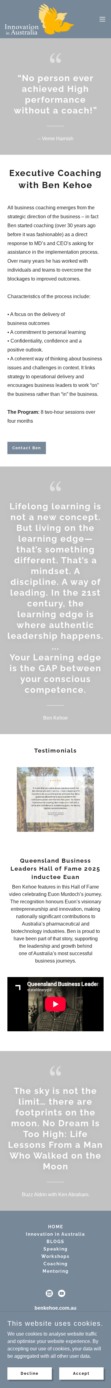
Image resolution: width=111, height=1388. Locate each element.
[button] (102, 19)
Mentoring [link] (56, 1271)
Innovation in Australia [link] (55, 1234)
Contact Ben (26, 448)
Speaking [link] (55, 1248)
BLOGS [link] (55, 1241)
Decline (30, 1373)
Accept (81, 1373)
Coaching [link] (55, 1263)
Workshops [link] (55, 1256)
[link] (39, 19)
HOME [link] (55, 1226)
